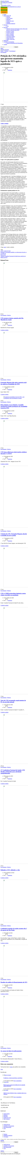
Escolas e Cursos (10, 31)
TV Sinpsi (5, 1136)
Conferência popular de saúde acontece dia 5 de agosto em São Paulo (14, 929)
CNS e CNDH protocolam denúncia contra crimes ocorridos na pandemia (13, 594)
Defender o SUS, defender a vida (10, 870)
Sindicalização (6, 1124)
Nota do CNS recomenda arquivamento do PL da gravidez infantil (13, 701)
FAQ (7, 26)
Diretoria (8, 19)
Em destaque (12, 51)
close (2, 1069)
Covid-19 (5, 251)
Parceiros (5, 1116)
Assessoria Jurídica (10, 36)
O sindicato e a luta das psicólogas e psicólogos (12, 1077)
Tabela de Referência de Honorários (14, 43)
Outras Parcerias (10, 37)
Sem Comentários (17, 1080)
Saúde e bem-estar (10, 39)
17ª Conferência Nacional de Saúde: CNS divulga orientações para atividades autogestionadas (13, 771)
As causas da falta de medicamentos (11, 1051)
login (11, 1067)
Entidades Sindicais (10, 23)
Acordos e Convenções (8, 1126)
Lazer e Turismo (10, 34)
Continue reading (4, 330)
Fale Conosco (6, 1119)
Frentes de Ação (10, 21)
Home (2, 51)
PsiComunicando (7, 1127)
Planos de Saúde (10, 35)
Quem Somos (9, 18)
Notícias (8, 17)
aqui (5, 247)
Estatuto (8, 22)
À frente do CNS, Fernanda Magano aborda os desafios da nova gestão (14, 534)
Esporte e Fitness (10, 32)
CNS (2, 251)
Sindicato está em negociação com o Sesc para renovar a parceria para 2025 (16, 29)
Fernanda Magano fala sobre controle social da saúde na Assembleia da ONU (13, 383)
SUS (9, 251)
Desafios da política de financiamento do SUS (14, 982)
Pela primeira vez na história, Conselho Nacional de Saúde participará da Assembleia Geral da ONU (14, 406)
